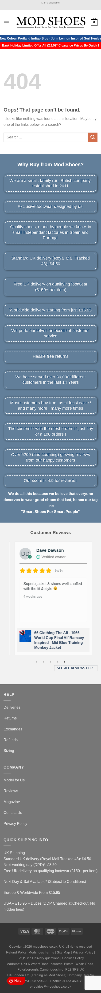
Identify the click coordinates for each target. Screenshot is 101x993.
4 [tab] (57, 662)
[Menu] (6, 22)
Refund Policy (16, 952)
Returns (10, 718)
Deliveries (12, 707)
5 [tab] (64, 662)
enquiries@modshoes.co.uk (50, 986)
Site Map (63, 952)
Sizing (9, 751)
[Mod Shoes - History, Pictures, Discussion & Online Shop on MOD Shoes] (50, 22)
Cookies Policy (73, 958)
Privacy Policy (15, 824)
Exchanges (13, 729)
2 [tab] (43, 662)
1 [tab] (36, 662)
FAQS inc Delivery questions (38, 958)
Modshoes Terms (41, 952)
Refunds (11, 740)
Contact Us (13, 813)
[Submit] (92, 137)
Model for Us (14, 780)
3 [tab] (50, 662)
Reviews (11, 791)
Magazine (12, 802)
